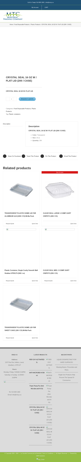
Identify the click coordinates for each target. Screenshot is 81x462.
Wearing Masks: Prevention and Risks (66, 368)
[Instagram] (10, 402)
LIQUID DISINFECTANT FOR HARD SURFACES (66, 361)
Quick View (35, 223)
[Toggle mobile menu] (77, 14)
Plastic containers (14, 114)
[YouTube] (18, 402)
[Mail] (21, 402)
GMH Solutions (40, 456)
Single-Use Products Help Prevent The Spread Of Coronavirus (66, 377)
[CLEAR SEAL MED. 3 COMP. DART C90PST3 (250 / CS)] (60, 247)
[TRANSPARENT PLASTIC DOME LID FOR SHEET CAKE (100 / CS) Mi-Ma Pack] (21, 304)
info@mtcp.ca (50, 2)
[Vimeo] (15, 402)
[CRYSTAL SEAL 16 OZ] (21, 51)
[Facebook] (5, 402)
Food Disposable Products (22, 108)
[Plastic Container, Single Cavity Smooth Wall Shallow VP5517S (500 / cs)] (21, 247)
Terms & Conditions (48, 453)
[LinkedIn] (13, 402)
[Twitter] (7, 402)
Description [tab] (6, 124)
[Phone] (23, 402)
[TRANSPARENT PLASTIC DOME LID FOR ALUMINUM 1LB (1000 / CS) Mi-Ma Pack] (21, 190)
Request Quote (27, 99)
